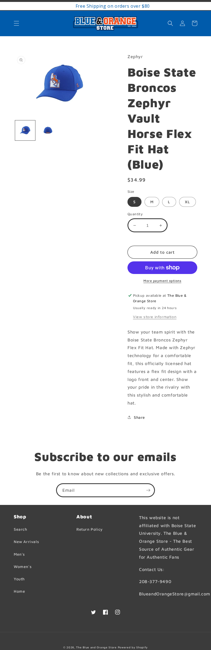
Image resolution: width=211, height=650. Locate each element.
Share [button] (139, 417)
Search (20, 529)
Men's (19, 554)
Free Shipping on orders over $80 (105, 6)
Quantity (135, 214)
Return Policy (89, 529)
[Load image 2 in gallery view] (48, 130)
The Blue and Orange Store (96, 647)
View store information (154, 316)
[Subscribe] (148, 490)
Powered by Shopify (133, 647)
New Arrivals (26, 541)
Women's (23, 566)
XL (187, 201)
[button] (16, 23)
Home (19, 591)
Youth (19, 578)
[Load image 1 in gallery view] (25, 130)
